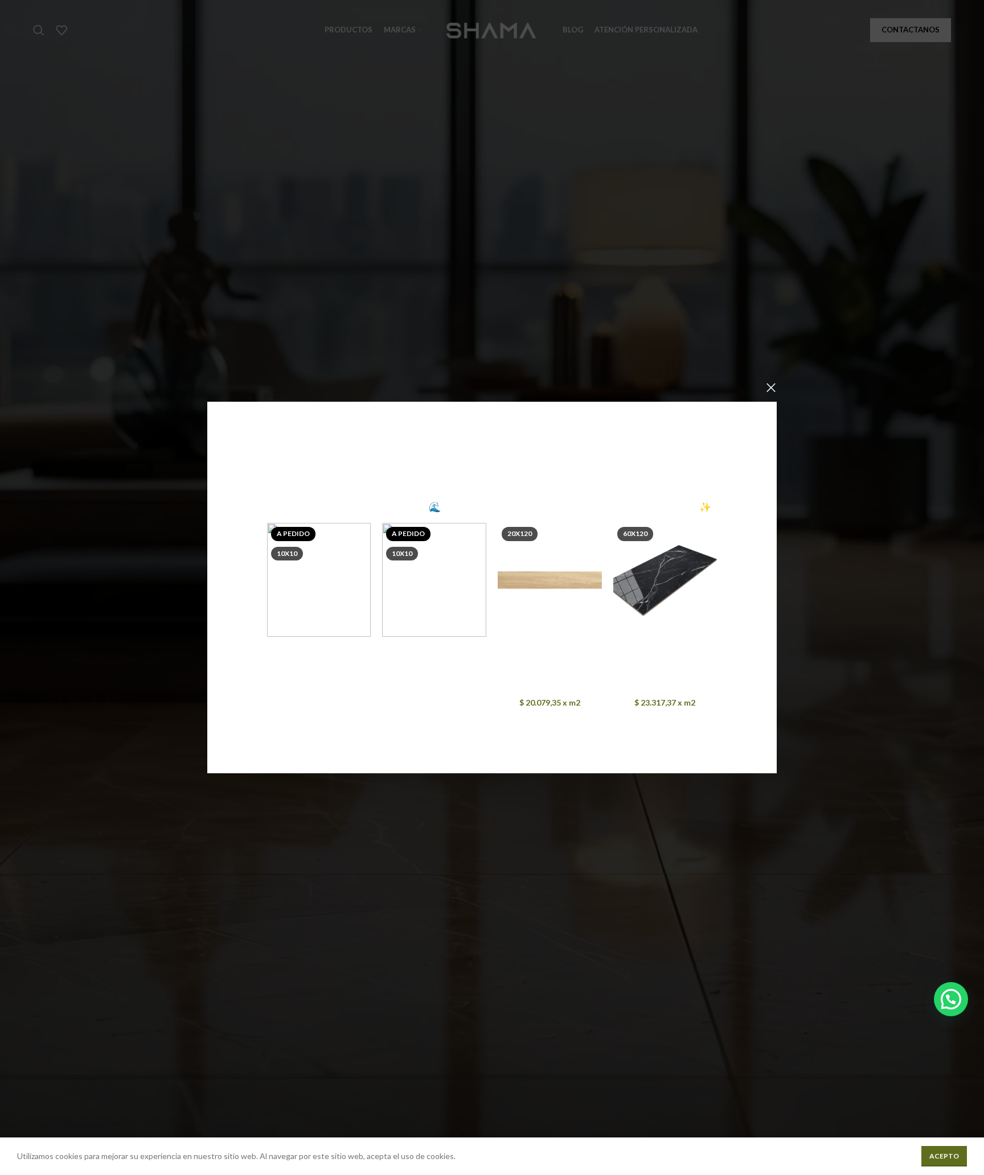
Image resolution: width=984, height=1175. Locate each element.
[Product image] (550, 580)
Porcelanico (539, 673)
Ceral (319, 676)
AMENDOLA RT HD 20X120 (549, 652)
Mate (571, 673)
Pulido (686, 673)
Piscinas (344, 662)
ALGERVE (319, 647)
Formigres (550, 687)
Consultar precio (318, 691)
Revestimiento (304, 662)
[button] (951, 999)
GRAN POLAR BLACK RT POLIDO (665, 652)
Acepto (944, 1156)
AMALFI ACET (434, 647)
